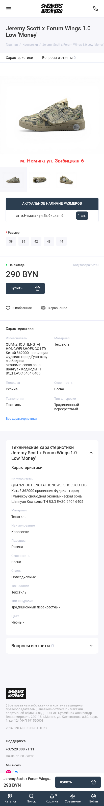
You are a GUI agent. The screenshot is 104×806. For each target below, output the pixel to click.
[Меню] (8, 8)
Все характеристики (21, 418)
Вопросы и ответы (59, 58)
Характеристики (19, 58)
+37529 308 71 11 (20, 749)
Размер (13, 232)
